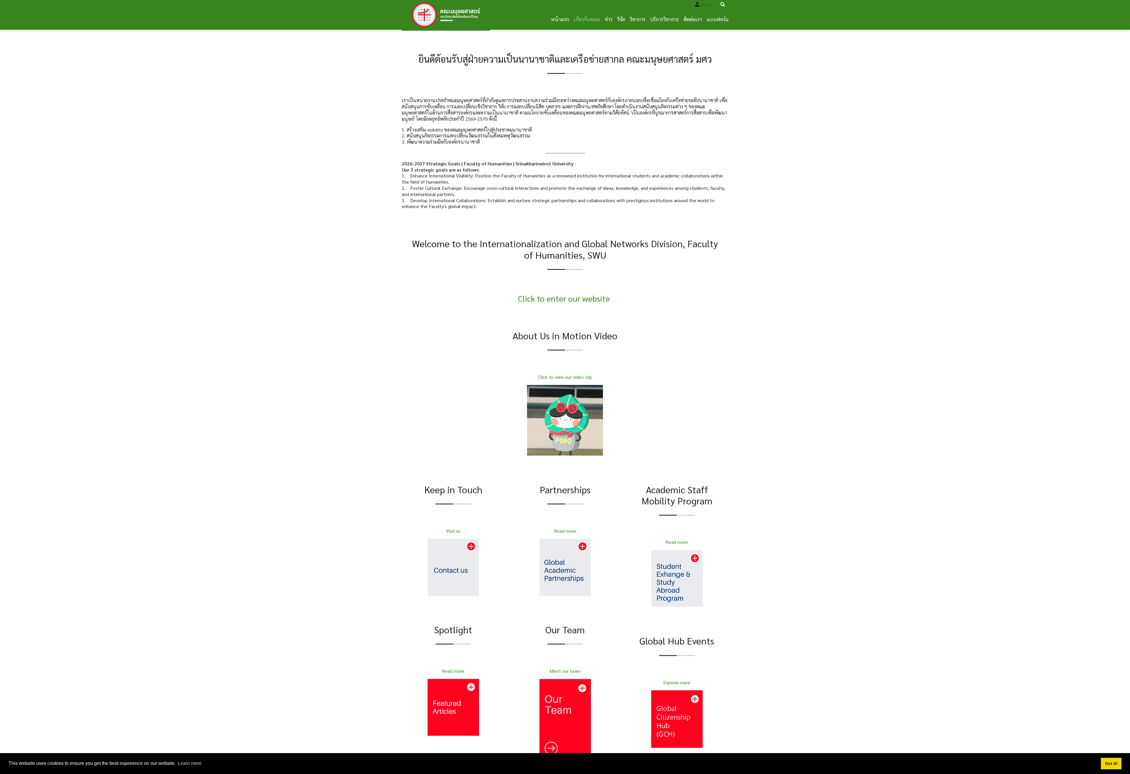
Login (706, 4)
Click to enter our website (564, 298)
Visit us (453, 531)
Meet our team (565, 671)
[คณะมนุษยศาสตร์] (445, 14)
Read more (453, 671)
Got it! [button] (1111, 763)
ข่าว (608, 19)
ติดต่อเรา (693, 19)
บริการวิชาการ (664, 19)
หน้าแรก (560, 19)
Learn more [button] (190, 763)
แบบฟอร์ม (717, 19)
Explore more (676, 682)
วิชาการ (637, 19)
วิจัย (621, 19)
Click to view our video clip (565, 377)
